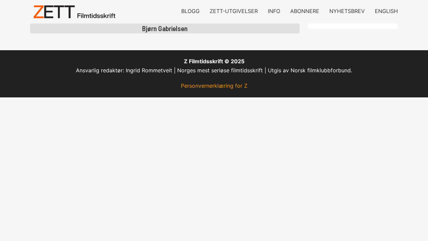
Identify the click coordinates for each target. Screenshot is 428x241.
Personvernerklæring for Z (214, 85)
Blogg (190, 11)
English (386, 11)
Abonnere (304, 11)
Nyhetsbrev (347, 11)
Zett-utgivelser (234, 11)
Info (274, 11)
